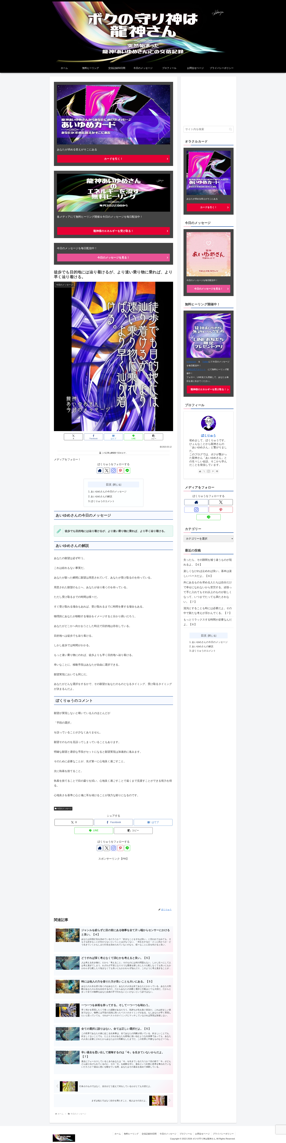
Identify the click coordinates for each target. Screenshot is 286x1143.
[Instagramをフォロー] (113, 471)
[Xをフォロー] (107, 471)
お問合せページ (202, 1134)
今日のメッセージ (64, 809)
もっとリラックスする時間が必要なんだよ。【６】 (208, 622)
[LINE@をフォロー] (127, 471)
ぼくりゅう (208, 435)
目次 (109, 484)
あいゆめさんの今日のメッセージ (108, 491)
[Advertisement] (113, 882)
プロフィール (185, 1134)
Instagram (191, 361)
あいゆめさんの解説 (101, 496)
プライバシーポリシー (223, 1134)
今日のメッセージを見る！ (113, 257)
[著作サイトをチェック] (100, 471)
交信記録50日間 (149, 1134)
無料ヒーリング (131, 1134)
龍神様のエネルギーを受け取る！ (113, 230)
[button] (153, 436)
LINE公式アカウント (196, 369)
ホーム (118, 1134)
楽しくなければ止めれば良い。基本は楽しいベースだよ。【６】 (208, 573)
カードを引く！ (113, 158)
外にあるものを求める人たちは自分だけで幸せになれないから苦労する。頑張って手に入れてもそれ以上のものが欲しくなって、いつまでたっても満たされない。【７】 (208, 592)
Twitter (205, 361)
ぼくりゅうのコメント (103, 501)
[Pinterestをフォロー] (120, 471)
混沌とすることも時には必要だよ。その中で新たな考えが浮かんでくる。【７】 (208, 611)
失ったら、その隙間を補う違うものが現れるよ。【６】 (208, 562)
